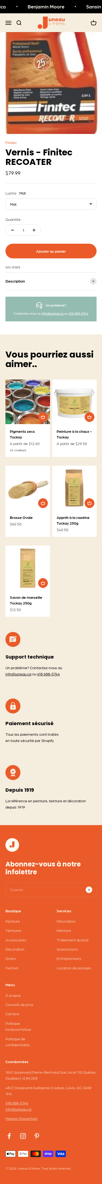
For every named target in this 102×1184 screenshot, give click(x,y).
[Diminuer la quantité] (12, 230)
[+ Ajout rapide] (43, 417)
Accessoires (15, 940)
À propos (13, 995)
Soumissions (67, 949)
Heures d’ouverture (21, 1118)
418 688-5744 (78, 313)
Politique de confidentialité (17, 1041)
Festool (11, 968)
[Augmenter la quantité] (34, 230)
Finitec (11, 142)
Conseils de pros (19, 1004)
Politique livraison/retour (18, 1026)
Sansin (91, 6)
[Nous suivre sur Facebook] (9, 1136)
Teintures (13, 930)
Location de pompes (74, 968)
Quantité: (13, 219)
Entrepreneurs (69, 958)
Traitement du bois (73, 940)
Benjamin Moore (44, 6)
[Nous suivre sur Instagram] (23, 1136)
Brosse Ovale (21, 517)
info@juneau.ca (53, 313)
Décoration (14, 949)
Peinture (12, 921)
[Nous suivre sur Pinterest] (37, 1136)
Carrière (12, 1013)
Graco (10, 958)
